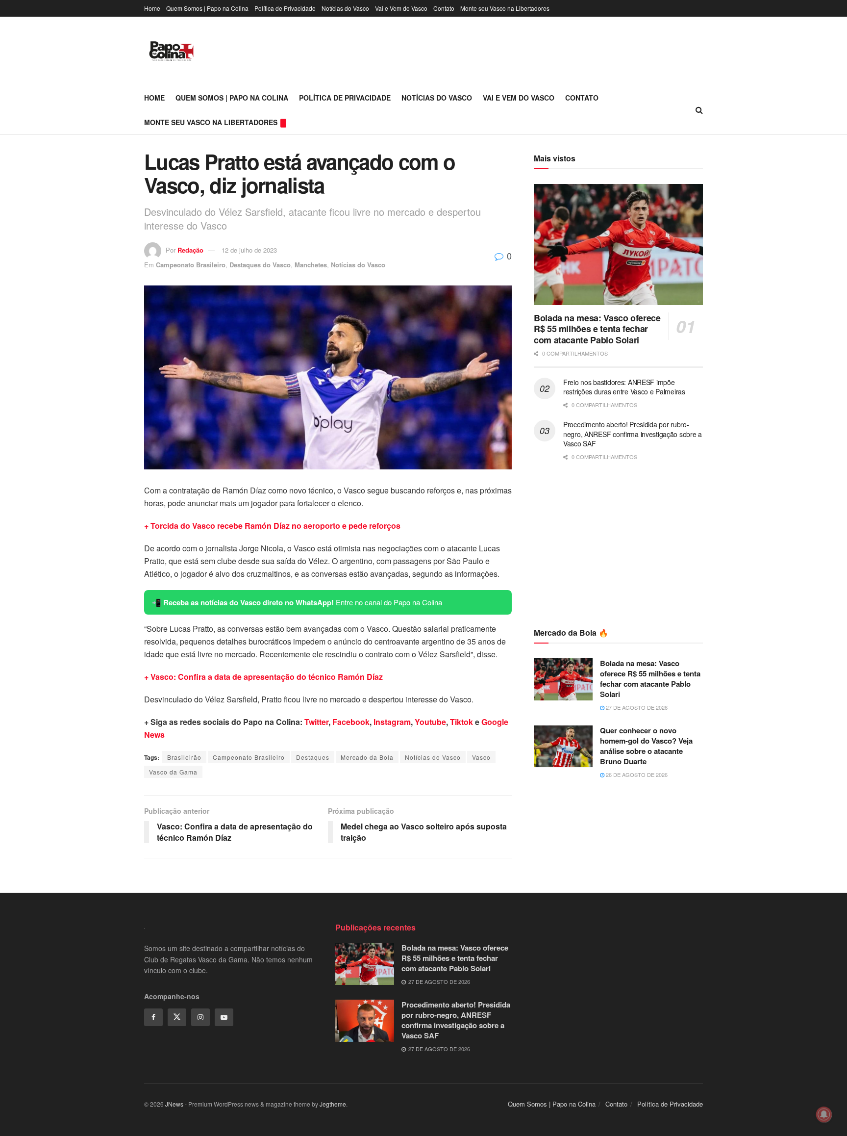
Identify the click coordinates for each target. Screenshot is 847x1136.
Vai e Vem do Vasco (401, 8)
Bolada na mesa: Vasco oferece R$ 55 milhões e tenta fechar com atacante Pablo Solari (597, 328)
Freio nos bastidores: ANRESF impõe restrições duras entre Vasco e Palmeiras (624, 387)
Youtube (430, 721)
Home (152, 8)
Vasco (481, 757)
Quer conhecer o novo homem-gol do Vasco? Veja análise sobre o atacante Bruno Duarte (646, 746)
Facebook (351, 721)
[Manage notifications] (824, 1114)
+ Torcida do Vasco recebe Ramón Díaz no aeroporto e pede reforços (272, 525)
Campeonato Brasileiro (190, 264)
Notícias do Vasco (345, 8)
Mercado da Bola (367, 757)
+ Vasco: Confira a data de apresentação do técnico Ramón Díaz (263, 676)
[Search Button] (699, 110)
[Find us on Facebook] (153, 1017)
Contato (443, 8)
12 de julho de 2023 (249, 250)
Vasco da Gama (173, 772)
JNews (174, 1104)
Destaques (312, 757)
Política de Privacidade (285, 8)
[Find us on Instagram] (200, 1017)
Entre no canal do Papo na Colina (389, 602)
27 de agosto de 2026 (636, 707)
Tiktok (461, 721)
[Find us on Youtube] (224, 1017)
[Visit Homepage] (171, 51)
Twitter (316, 721)
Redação (190, 250)
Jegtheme (333, 1104)
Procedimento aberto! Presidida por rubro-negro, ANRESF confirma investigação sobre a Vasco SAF (632, 433)
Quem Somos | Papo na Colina (207, 8)
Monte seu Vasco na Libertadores (504, 8)
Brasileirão (184, 757)
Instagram (392, 721)
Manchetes (311, 264)
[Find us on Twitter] (177, 1017)
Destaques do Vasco (260, 264)
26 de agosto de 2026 (636, 774)
